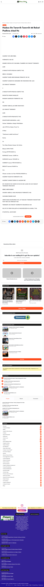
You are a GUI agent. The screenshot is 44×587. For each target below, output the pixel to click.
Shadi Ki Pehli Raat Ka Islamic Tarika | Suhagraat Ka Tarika (15, 378)
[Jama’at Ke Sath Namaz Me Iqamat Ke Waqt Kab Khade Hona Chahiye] (8, 294)
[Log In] (38, 2)
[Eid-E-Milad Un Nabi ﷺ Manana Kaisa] (5, 347)
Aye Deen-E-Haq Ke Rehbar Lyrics (10, 392)
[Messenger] (32, 36)
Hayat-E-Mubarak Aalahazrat (9, 465)
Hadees (7, 22)
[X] (16, 36)
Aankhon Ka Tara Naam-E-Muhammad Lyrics (12, 384)
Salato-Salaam (6, 444)
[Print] (38, 221)
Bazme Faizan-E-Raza (7, 455)
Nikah (4, 429)
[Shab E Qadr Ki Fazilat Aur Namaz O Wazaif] (22, 294)
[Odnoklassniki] (28, 221)
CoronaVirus (5, 480)
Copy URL (28, 216)
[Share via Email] (34, 36)
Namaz (4, 453)
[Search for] (40, 2)
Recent (21, 398)
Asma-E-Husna (6, 463)
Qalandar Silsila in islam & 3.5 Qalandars (16, 327)
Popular (7, 398)
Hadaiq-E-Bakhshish (7, 468)
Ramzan (4, 426)
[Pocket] (27, 36)
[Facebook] (13, 36)
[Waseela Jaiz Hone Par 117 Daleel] (5, 354)
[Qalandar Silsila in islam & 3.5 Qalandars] (5, 329)
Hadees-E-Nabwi (6, 427)
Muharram (5, 436)
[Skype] (29, 36)
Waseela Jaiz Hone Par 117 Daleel (15, 351)
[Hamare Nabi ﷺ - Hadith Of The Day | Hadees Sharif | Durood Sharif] (22, 2)
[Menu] (42, 2)
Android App (5, 472)
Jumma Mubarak (6, 458)
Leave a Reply (22, 308)
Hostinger (26, 583)
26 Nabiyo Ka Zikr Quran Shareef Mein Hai (12, 381)
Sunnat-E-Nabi (6, 470)
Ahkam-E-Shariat (6, 460)
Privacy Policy (35, 585)
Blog (4, 485)
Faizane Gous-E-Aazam (8, 473)
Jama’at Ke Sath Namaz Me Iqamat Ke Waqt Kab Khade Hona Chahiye (7, 301)
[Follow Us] (22, 506)
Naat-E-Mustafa (6, 434)
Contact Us (40, 585)
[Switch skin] (1, 2)
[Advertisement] (22, 12)
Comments (35, 398)
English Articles (6, 443)
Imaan (4, 439)
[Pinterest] (24, 36)
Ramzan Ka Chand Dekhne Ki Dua (15, 338)
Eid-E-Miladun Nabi (7, 441)
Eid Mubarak (5, 446)
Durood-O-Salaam (7, 451)
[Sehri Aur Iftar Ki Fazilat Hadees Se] (36, 294)
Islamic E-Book (6, 461)
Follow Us (22, 510)
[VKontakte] (25, 221)
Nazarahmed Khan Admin (6, 33)
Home (4, 22)
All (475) (22, 359)
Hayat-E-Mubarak (7, 482)
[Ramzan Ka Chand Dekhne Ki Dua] (5, 341)
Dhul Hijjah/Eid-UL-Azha (8, 456)
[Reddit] (23, 221)
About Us (19, 585)
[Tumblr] (21, 36)
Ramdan (27, 585)
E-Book (23, 585)
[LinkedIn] (19, 36)
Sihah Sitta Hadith (7, 448)
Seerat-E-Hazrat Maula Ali (8, 477)
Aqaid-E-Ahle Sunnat (7, 431)
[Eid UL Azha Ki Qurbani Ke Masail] (5, 334)
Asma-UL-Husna (6, 475)
